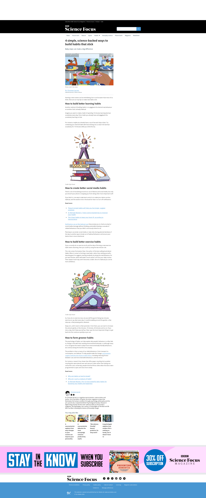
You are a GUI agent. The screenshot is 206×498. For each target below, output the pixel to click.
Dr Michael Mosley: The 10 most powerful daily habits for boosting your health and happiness (87, 382)
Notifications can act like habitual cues (76, 224)
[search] (138, 29)
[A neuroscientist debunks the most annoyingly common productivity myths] (83, 418)
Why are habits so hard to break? (79, 376)
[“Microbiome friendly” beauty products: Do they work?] (95, 418)
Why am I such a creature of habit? (79, 379)
